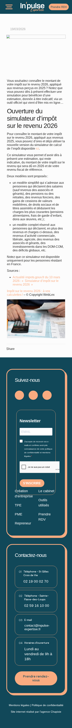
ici (37, 148)
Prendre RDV (44, 516)
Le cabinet (46, 491)
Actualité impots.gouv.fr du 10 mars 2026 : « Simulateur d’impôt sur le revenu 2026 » (36, 281)
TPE (18, 505)
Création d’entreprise (24, 493)
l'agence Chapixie (50, 711)
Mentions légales (19, 705)
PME (18, 514)
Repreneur (23, 523)
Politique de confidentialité (47, 705)
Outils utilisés (43, 502)
